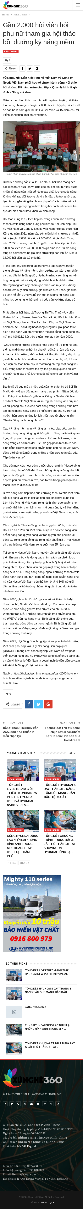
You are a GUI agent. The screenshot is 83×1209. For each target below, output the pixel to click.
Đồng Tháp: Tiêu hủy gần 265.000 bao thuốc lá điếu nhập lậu (20, 732)
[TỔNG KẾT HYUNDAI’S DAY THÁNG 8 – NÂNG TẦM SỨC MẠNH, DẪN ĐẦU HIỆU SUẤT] (60, 770)
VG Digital (29, 1146)
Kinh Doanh (10, 51)
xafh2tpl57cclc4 (36, 1006)
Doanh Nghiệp (15, 779)
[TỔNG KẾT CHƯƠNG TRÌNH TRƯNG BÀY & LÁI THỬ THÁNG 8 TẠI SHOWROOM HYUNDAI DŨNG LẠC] (60, 821)
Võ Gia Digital (47, 1202)
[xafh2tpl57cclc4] (14, 1012)
